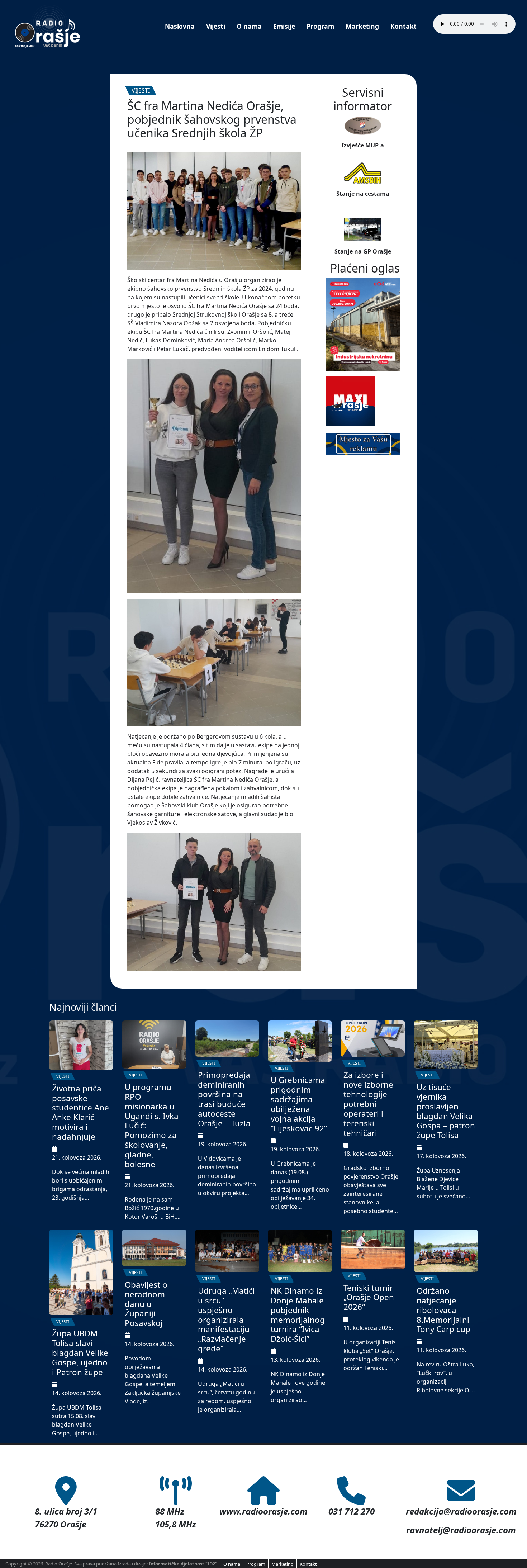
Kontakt (403, 26)
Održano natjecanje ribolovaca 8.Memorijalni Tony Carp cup (443, 1310)
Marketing (362, 26)
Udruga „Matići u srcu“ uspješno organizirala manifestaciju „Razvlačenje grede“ (226, 1319)
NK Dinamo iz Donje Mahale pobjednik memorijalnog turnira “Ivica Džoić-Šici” (298, 1314)
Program (320, 26)
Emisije (284, 26)
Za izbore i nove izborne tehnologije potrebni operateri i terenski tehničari (368, 1103)
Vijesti (215, 26)
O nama (249, 26)
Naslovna (180, 26)
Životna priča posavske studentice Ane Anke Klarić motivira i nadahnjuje (80, 1112)
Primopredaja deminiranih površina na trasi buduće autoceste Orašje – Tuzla (224, 1098)
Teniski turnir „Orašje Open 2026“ (368, 1297)
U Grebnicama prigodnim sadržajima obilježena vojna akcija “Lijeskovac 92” (299, 1103)
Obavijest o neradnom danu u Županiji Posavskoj (146, 1304)
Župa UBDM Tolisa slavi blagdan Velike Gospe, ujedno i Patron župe (80, 1353)
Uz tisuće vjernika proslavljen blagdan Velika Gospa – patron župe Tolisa (446, 1111)
